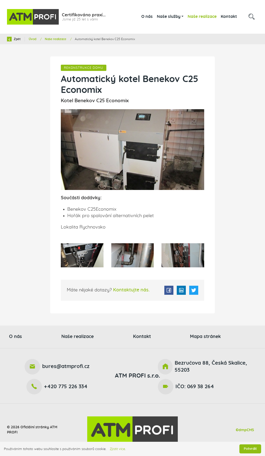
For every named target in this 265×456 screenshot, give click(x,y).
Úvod (33, 39)
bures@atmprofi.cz (66, 366)
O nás (147, 16)
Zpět (17, 39)
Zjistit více (117, 449)
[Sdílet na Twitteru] (193, 290)
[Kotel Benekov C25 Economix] (132, 149)
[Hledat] (251, 16)
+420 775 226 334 (65, 386)
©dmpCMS (245, 430)
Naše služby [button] (168, 16)
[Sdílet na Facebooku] (168, 290)
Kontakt (229, 16)
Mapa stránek (205, 336)
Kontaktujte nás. (131, 290)
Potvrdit (250, 449)
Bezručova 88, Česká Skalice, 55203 (211, 367)
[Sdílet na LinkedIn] (181, 290)
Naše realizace (202, 16)
